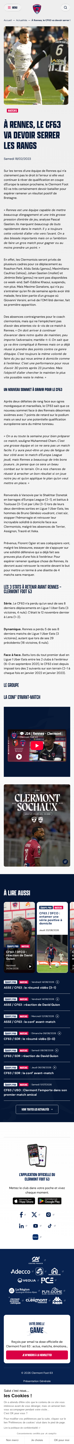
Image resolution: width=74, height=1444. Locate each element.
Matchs (12, 110)
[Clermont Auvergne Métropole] (16, 1300)
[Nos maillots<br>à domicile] (37, 825)
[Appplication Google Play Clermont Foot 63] (49, 1200)
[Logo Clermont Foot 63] (37, 9)
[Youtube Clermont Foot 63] (37, 1225)
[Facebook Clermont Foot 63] (23, 1214)
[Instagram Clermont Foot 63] (50, 1214)
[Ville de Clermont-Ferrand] (38, 1300)
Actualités (21, 20)
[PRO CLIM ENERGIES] (48, 1280)
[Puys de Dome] (53, 1290)
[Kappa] (59, 1300)
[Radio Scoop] (41, 1271)
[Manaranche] (56, 1271)
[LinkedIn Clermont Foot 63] (23, 1225)
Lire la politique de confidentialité (21, 1428)
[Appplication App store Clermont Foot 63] (24, 1200)
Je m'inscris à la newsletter (37, 1355)
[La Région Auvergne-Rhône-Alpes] (24, 1290)
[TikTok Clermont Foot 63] (51, 1225)
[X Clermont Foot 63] (35, 1214)
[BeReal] (37, 1237)
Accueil (8, 20)
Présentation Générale (37, 1381)
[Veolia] (28, 1280)
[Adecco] (21, 1271)
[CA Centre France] (37, 1260)
